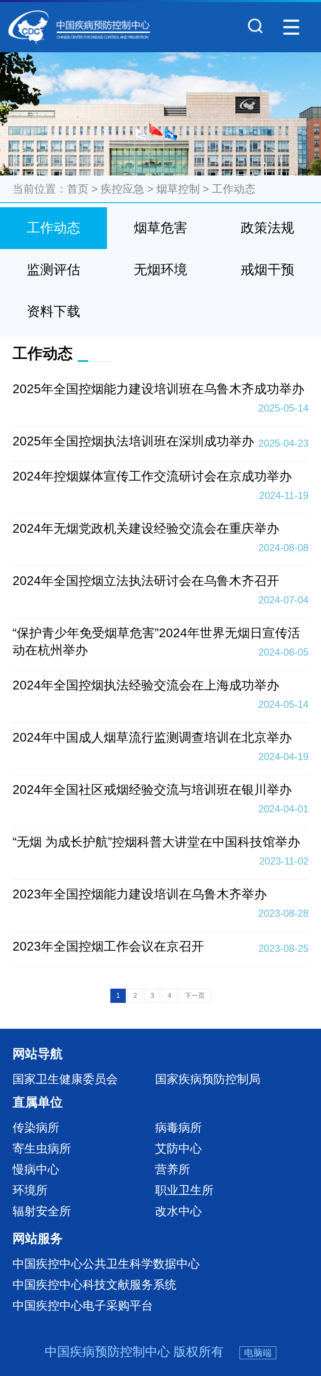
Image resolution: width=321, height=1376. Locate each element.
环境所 (30, 1190)
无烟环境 (160, 269)
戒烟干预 (267, 269)
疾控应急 (122, 189)
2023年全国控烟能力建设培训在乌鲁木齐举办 (160, 895)
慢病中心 (36, 1169)
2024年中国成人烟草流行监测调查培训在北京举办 (160, 738)
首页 (78, 189)
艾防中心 (178, 1148)
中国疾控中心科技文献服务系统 (94, 1284)
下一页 (195, 995)
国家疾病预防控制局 (207, 1079)
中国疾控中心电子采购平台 (83, 1305)
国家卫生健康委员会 (65, 1079)
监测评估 (53, 269)
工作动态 (233, 189)
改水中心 (178, 1211)
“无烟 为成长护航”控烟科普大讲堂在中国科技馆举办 (160, 843)
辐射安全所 (42, 1211)
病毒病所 (178, 1127)
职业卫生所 (184, 1190)
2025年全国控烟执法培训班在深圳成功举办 (160, 441)
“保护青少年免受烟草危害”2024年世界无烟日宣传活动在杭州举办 (160, 642)
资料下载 (53, 311)
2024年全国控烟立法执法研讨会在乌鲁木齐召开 (160, 582)
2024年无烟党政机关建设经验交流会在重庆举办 (160, 529)
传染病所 (36, 1127)
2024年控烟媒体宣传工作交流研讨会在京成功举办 (160, 477)
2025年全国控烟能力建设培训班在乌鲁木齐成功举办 (160, 390)
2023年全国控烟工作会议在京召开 (160, 946)
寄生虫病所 (42, 1148)
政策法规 (267, 227)
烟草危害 (160, 227)
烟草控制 (178, 189)
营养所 (172, 1169)
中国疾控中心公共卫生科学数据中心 (106, 1263)
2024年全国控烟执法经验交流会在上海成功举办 (160, 686)
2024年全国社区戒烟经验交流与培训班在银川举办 (160, 791)
